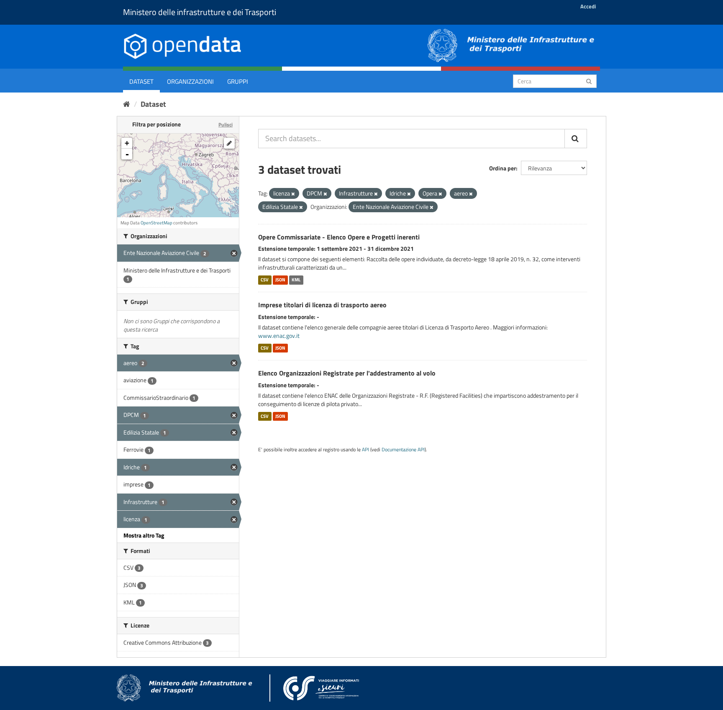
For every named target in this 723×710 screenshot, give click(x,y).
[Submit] (588, 80)
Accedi (588, 6)
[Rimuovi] (293, 193)
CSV (265, 279)
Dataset (141, 81)
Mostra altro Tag (143, 535)
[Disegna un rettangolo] (229, 143)
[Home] (126, 104)
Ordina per (502, 168)
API (365, 449)
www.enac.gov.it (279, 335)
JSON (280, 279)
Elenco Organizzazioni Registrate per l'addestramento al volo (347, 373)
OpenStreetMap (156, 222)
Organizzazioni (190, 81)
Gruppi (237, 81)
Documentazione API (403, 449)
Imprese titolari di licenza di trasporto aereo (322, 305)
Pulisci (225, 125)
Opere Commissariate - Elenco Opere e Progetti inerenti (339, 237)
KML (296, 279)
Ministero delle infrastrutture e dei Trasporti (199, 11)
